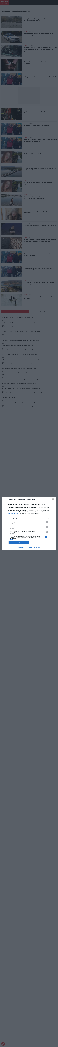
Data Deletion (21, 547)
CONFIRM (18, 542)
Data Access (29, 547)
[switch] (46, 522)
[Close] (53, 499)
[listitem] (29, 519)
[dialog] (29, 523)
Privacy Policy (37, 547)
